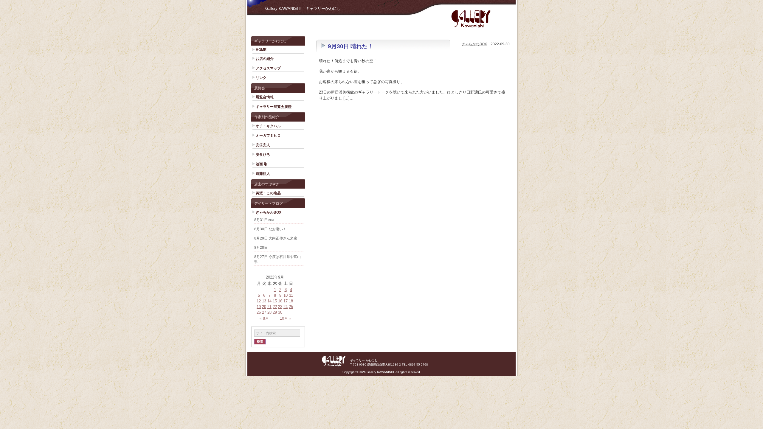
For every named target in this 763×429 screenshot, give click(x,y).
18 (291, 301)
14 (269, 301)
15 (275, 301)
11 (291, 295)
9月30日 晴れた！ (350, 46)
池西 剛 (261, 164)
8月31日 (261, 220)
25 (291, 306)
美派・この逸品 (268, 193)
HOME (261, 50)
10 (285, 295)
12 (259, 301)
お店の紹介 (265, 59)
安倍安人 (263, 145)
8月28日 (261, 247)
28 (269, 312)
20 (264, 306)
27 (264, 312)
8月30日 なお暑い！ (270, 229)
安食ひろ (263, 155)
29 (275, 312)
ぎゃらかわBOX (268, 212)
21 (269, 306)
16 (280, 301)
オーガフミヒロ (268, 135)
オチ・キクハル (268, 126)
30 (280, 312)
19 (259, 306)
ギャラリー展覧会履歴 (273, 107)
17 (285, 301)
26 (259, 312)
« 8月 (264, 318)
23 (280, 306)
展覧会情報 (265, 97)
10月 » (285, 318)
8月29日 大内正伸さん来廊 (275, 238)
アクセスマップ (268, 68)
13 (264, 301)
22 (275, 306)
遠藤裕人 (263, 174)
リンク (261, 78)
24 (285, 306)
